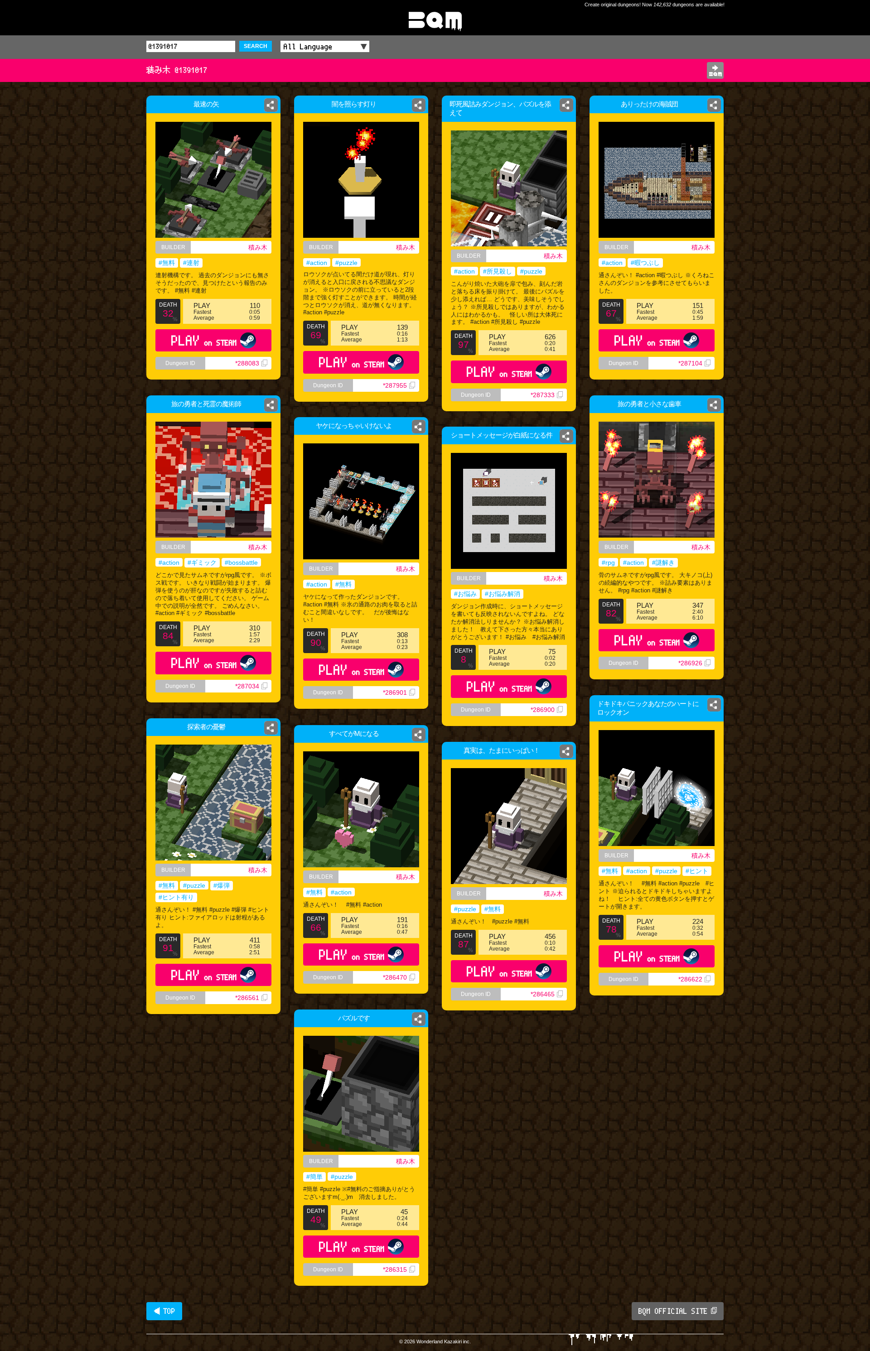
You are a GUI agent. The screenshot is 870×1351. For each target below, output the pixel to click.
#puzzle (346, 262)
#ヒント (697, 871)
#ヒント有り (176, 897)
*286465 (543, 994)
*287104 (690, 363)
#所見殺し (497, 271)
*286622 (690, 979)
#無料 (167, 262)
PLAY (204, 340)
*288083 (247, 363)
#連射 (191, 262)
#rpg (608, 562)
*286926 (690, 663)
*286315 (395, 1269)
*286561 (247, 997)
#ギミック (202, 562)
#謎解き (663, 562)
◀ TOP (164, 1311)
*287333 (543, 395)
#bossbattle (241, 562)
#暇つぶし (645, 262)
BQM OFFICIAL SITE (673, 1311)
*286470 (395, 977)
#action (316, 262)
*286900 (543, 709)
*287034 (247, 686)
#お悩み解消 (502, 593)
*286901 (395, 692)
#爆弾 (221, 885)
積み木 (257, 247)
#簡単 (314, 1176)
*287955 (395, 385)
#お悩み (465, 593)
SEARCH (255, 46)
